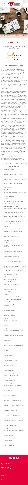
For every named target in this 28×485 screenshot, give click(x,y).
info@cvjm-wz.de (7, 469)
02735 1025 (7, 467)
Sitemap (2, 480)
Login (2, 481)
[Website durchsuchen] (5, 3)
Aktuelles (9, 35)
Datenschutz (3, 477)
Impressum (3, 475)
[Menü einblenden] (2, 3)
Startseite (3, 35)
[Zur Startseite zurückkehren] (14, 2)
